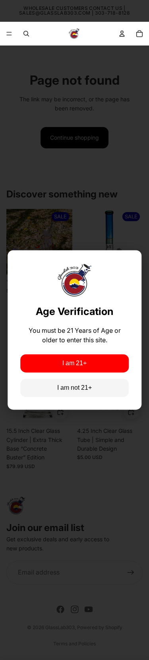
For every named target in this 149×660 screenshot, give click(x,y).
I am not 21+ (74, 388)
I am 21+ (74, 363)
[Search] (26, 33)
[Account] (122, 33)
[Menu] (9, 34)
